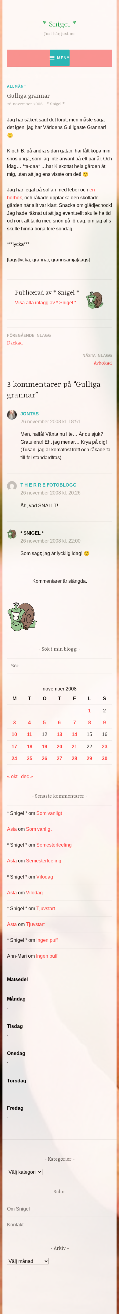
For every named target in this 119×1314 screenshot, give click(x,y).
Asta (12, 829)
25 (29, 758)
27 (59, 758)
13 (59, 734)
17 (14, 746)
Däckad (29, 339)
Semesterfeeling (54, 844)
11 (29, 734)
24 (14, 758)
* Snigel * (59, 24)
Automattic (71, 1302)
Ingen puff (47, 940)
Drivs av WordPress (46, 1295)
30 (104, 758)
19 (44, 746)
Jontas (29, 413)
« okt (12, 776)
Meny (63, 58)
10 (14, 734)
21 (74, 746)
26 (44, 758)
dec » (27, 776)
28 (74, 758)
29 (89, 758)
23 (104, 746)
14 (74, 734)
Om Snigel (18, 1208)
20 (59, 746)
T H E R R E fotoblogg (48, 485)
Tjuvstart (45, 908)
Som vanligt (49, 813)
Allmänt (17, 86)
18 (29, 746)
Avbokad (97, 359)
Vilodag (44, 876)
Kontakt (15, 1224)
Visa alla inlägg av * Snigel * (45, 302)
